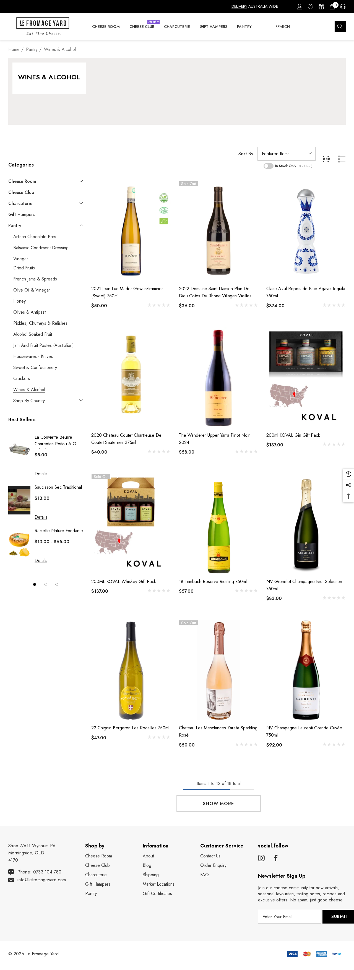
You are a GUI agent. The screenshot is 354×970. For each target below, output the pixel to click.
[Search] (340, 26)
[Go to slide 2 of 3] (45, 584)
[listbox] (286, 154)
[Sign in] (299, 6)
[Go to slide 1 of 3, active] (34, 584)
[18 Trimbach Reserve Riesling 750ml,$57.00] (218, 524)
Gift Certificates (157, 893)
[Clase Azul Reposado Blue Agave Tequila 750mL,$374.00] (306, 231)
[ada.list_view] (342, 159)
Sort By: (246, 154)
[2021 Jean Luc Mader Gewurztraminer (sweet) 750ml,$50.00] (131, 231)
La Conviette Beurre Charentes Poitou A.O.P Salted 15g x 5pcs (57, 441)
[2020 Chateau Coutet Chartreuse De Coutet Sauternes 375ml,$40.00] (131, 377)
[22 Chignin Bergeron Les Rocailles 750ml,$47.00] (131, 670)
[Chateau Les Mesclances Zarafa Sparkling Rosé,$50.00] (218, 670)
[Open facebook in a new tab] (274, 858)
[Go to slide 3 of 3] (56, 584)
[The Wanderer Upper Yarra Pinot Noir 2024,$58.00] (218, 377)
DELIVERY (239, 6)
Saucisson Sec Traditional (58, 487)
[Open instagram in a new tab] (261, 858)
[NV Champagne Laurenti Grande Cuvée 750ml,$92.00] (306, 670)
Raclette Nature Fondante (59, 530)
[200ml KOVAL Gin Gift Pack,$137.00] (306, 377)
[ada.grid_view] (326, 159)
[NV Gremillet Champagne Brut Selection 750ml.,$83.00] (306, 524)
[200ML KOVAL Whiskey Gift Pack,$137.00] (131, 524)
